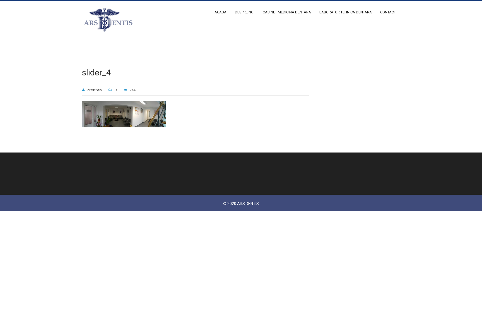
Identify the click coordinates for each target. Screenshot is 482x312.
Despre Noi (244, 12)
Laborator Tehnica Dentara (345, 12)
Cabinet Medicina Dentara (287, 12)
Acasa (220, 12)
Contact (388, 12)
